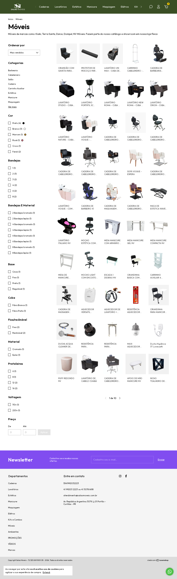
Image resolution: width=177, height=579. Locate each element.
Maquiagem (109, 6)
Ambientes (13, 531)
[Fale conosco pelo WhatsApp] (170, 572)
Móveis (11, 525)
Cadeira (12, 84)
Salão (10, 79)
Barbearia (13, 70)
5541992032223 (71, 483)
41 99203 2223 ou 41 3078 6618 (78, 489)
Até (24, 426)
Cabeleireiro (14, 75)
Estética (76, 6)
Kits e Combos (15, 519)
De (9, 426)
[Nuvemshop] (158, 560)
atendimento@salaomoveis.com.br (80, 495)
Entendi (46, 572)
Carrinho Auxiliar (16, 88)
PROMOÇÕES (14, 538)
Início (10, 19)
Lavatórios (61, 6)
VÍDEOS (12, 544)
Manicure (92, 6)
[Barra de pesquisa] (151, 7)
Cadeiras (44, 6)
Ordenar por (16, 45)
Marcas (11, 550)
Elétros (125, 6)
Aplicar (44, 432)
